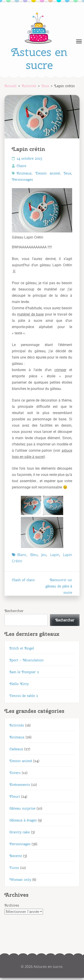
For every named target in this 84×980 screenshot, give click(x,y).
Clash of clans (23, 580)
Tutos (14, 867)
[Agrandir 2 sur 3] (57, 501)
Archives (11, 905)
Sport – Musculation (26, 660)
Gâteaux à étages (23, 820)
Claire (21, 165)
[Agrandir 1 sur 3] (35, 501)
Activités (16, 725)
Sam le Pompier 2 (24, 672)
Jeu (43, 554)
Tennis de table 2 (23, 695)
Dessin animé (47, 173)
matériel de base (30, 314)
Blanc (21, 554)
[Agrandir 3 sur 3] (57, 522)
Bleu (34, 554)
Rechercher (14, 610)
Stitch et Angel (21, 648)
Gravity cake (19, 832)
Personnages (22, 179)
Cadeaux (16, 749)
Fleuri (14, 796)
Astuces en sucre (39, 58)
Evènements (19, 784)
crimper (60, 370)
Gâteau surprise (22, 808)
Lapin (54, 554)
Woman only (20, 879)
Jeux (67, 173)
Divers (15, 772)
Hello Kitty (19, 683)
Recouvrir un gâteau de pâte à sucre (58, 586)
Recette (15, 855)
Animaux (24, 173)
